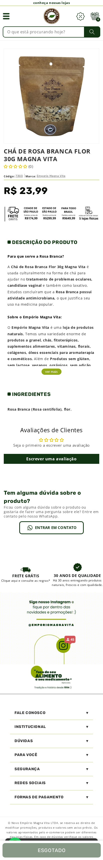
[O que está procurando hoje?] (92, 31)
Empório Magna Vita (30, 327)
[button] (6, 16)
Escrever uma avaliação (51, 459)
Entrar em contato (55, 527)
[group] (26, 574)
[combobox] (51, 32)
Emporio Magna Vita (51, 176)
